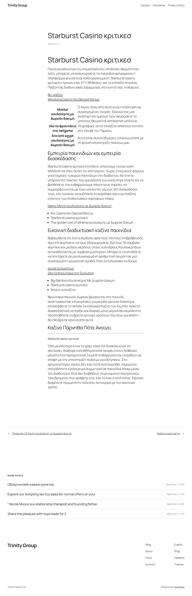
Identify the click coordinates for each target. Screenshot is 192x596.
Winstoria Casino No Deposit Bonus (73, 99)
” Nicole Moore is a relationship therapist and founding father (52, 504)
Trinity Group (17, 5)
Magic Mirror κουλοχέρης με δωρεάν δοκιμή (79, 206)
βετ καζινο (55, 94)
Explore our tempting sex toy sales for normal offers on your (51, 494)
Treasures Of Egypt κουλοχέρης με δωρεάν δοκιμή (42, 433)
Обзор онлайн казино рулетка (31, 484)
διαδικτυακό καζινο (168, 433)
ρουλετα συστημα (61, 268)
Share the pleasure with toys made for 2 (37, 514)
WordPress (179, 587)
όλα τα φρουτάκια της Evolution (71, 273)
